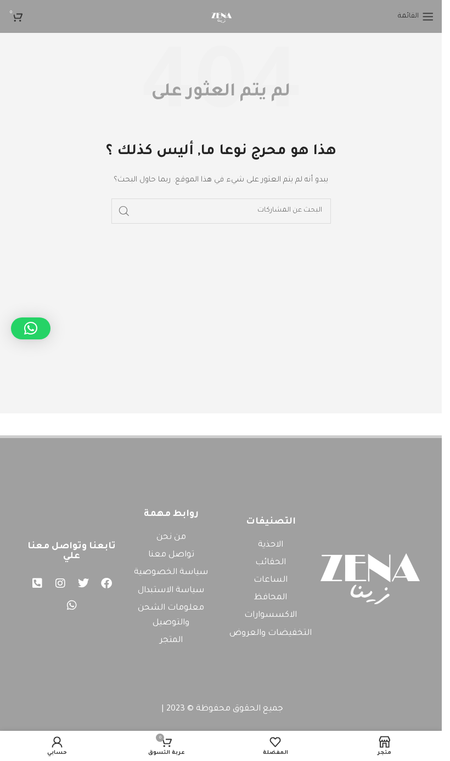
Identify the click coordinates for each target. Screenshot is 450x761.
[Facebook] (106, 583)
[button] (30, 328)
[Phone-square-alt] (37, 583)
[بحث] (124, 211)
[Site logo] (221, 17)
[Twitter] (83, 583)
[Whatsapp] (72, 605)
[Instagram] (60, 583)
